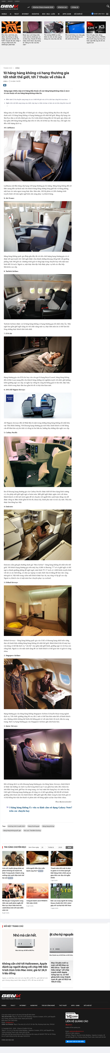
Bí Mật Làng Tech (99, 14)
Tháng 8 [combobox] (51, 847)
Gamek (4, 1)
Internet (25, 14)
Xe (59, 14)
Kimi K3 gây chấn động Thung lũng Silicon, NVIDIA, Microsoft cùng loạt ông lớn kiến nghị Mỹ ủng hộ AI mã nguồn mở (96, 39)
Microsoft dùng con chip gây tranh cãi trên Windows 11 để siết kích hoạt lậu (75, 37)
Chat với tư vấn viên (76, 1041)
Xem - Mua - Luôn (48, 14)
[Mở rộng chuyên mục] (107, 13)
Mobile (4, 14)
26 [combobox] (42, 847)
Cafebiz (17, 1)
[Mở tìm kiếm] (108, 6)
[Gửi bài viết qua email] (4, 86)
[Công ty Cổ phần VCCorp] (72, 1019)
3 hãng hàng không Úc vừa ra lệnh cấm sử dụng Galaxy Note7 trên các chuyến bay (40, 809)
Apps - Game (75, 1005)
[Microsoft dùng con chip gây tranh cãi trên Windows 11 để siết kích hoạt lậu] (75, 27)
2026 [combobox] (60, 847)
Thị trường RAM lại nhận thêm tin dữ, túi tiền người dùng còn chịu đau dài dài (53, 37)
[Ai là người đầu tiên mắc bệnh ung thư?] (37, 858)
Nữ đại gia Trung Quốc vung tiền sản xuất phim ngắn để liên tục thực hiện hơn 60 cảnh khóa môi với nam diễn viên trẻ (13, 905)
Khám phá (35, 14)
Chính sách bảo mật (8, 1040)
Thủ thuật (63, 1005)
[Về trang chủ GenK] (9, 7)
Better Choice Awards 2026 (43, 7)
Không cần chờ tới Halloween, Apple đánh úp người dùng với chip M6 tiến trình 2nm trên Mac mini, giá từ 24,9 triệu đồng (25, 968)
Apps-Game (67, 14)
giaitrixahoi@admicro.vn (77, 1031)
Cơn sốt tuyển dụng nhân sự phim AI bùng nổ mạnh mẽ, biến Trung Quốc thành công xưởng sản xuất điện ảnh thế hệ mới (13, 873)
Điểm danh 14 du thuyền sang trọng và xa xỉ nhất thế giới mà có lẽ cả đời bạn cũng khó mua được (37, 99)
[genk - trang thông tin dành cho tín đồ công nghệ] (11, 996)
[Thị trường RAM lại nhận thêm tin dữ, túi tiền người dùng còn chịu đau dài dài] (53, 27)
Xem (69, 847)
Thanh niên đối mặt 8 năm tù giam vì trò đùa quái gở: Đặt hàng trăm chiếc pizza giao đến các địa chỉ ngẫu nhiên (61, 873)
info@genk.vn (10, 1022)
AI (10, 14)
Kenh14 (10, 1)
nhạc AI (75, 7)
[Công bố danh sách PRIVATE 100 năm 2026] (37, 891)
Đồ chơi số (78, 14)
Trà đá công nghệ (48, 1005)
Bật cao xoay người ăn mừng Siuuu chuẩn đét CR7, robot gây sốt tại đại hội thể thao (62, 903)
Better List (63, 7)
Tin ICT (16, 14)
